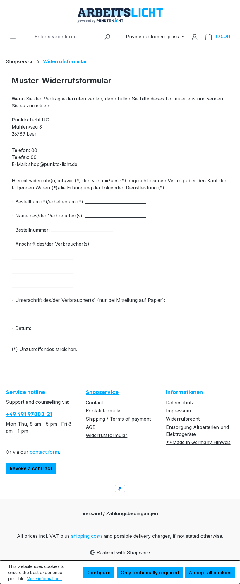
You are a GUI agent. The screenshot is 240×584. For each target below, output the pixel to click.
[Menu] (13, 36)
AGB (91, 427)
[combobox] (66, 36)
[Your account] (195, 36)
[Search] (107, 36)
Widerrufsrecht (183, 419)
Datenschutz (180, 402)
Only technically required (150, 573)
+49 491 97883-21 (29, 414)
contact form (44, 452)
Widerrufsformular (106, 435)
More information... (44, 578)
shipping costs (87, 536)
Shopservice (102, 392)
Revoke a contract (31, 468)
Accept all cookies (210, 573)
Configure (99, 573)
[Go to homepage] (120, 15)
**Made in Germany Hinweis (198, 442)
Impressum (178, 411)
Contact (94, 402)
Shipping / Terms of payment (118, 419)
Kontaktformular (104, 411)
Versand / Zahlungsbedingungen (120, 513)
